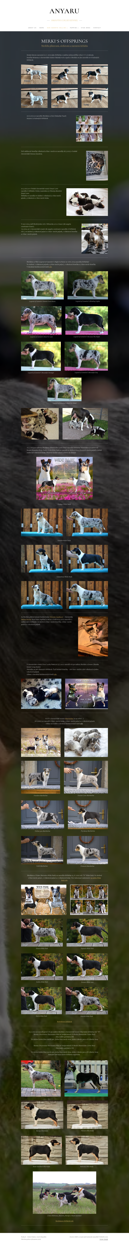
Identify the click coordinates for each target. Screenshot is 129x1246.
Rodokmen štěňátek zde (64, 1221)
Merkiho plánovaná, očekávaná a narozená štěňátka (64, 45)
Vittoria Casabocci (56, 617)
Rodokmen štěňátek (64, 1022)
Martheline (69, 719)
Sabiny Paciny (26, 619)
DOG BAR (104, 1239)
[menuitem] (33, 28)
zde (50, 267)
